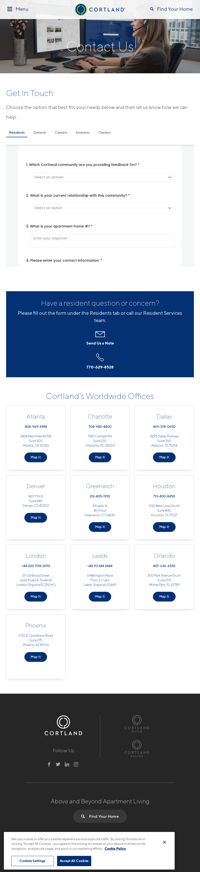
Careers (61, 132)
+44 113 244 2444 (99, 566)
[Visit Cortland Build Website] (137, 722)
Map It (36, 457)
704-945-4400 (100, 427)
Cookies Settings (32, 861)
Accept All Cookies (74, 861)
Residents (17, 132)
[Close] (164, 842)
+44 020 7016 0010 (35, 566)
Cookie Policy (115, 848)
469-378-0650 (164, 427)
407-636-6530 (164, 566)
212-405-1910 (100, 496)
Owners (105, 132)
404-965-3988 (36, 427)
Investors (83, 132)
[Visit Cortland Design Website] (137, 747)
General (39, 132)
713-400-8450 (164, 496)
